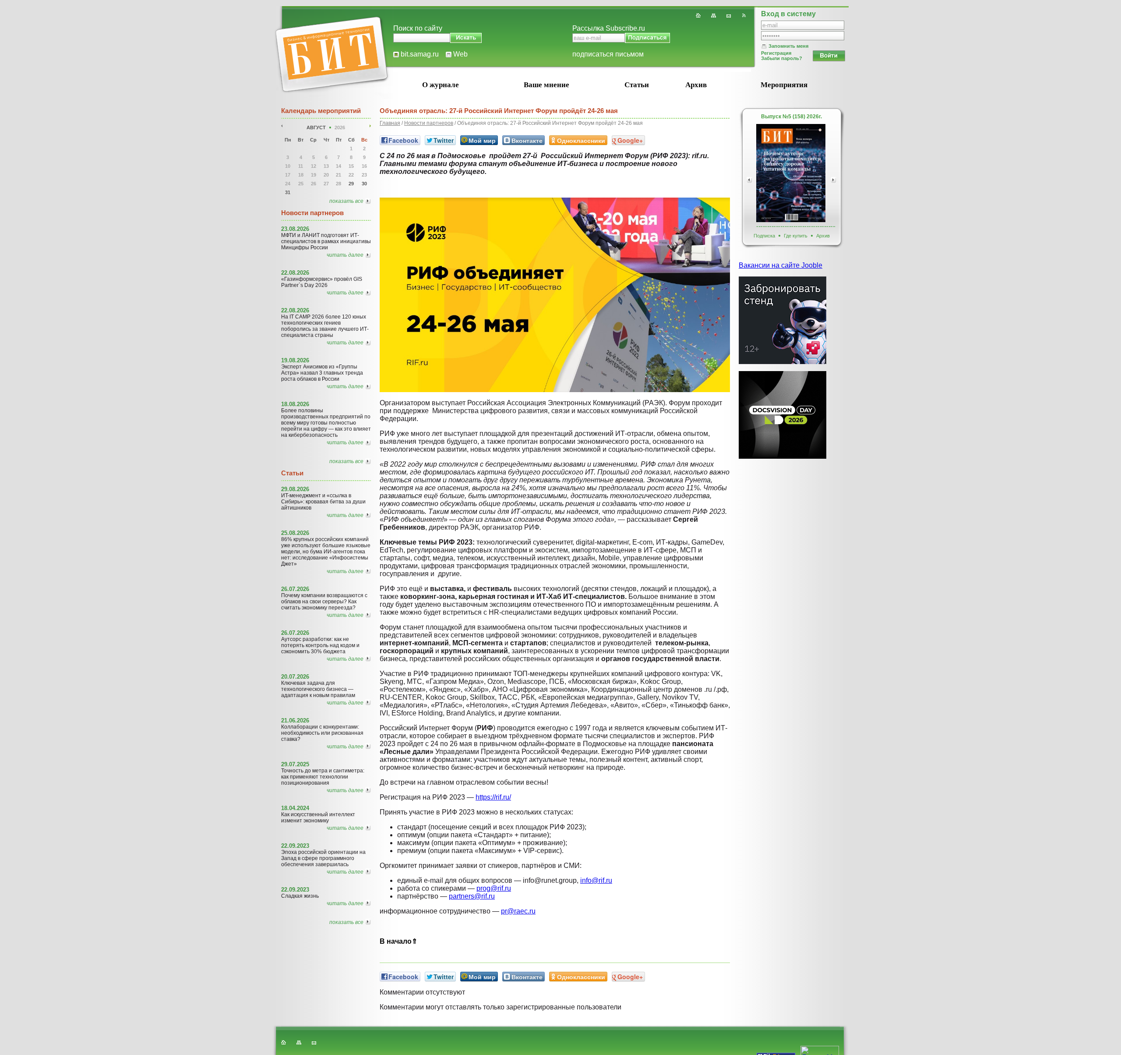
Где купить (795, 235)
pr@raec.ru (518, 911)
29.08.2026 (295, 489)
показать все (346, 201)
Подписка (764, 235)
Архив (696, 85)
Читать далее (345, 255)
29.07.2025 (295, 764)
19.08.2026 (295, 360)
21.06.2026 (295, 720)
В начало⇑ (398, 941)
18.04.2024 (295, 808)
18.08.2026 (295, 404)
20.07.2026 (295, 676)
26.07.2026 (295, 589)
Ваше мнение (546, 85)
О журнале (440, 85)
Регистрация (776, 53)
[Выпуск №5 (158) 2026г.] (790, 173)
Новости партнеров (428, 123)
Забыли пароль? (781, 58)
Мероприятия (784, 85)
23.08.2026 (295, 229)
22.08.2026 (295, 272)
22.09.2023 (295, 846)
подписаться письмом (608, 54)
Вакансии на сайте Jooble (780, 265)
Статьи (636, 85)
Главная (390, 123)
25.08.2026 (295, 533)
